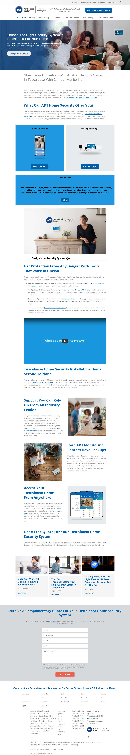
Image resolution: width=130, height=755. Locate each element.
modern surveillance (68, 299)
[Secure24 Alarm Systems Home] (31, 9)
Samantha (45, 694)
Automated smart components (55, 308)
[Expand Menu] (50, 17)
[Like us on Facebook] (88, 738)
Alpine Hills (45, 706)
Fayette (24, 706)
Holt (23, 698)
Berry (82, 694)
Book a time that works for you (44, 382)
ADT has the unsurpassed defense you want (81, 98)
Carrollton (45, 702)
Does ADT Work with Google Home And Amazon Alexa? (29, 582)
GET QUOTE (65, 674)
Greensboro (25, 702)
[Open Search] (120, 2)
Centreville (84, 698)
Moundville (64, 698)
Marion (44, 698)
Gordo (103, 702)
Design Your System (19, 54)
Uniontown (25, 694)
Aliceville (103, 694)
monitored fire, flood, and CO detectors (77, 290)
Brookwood (65, 702)
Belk (62, 694)
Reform (103, 698)
